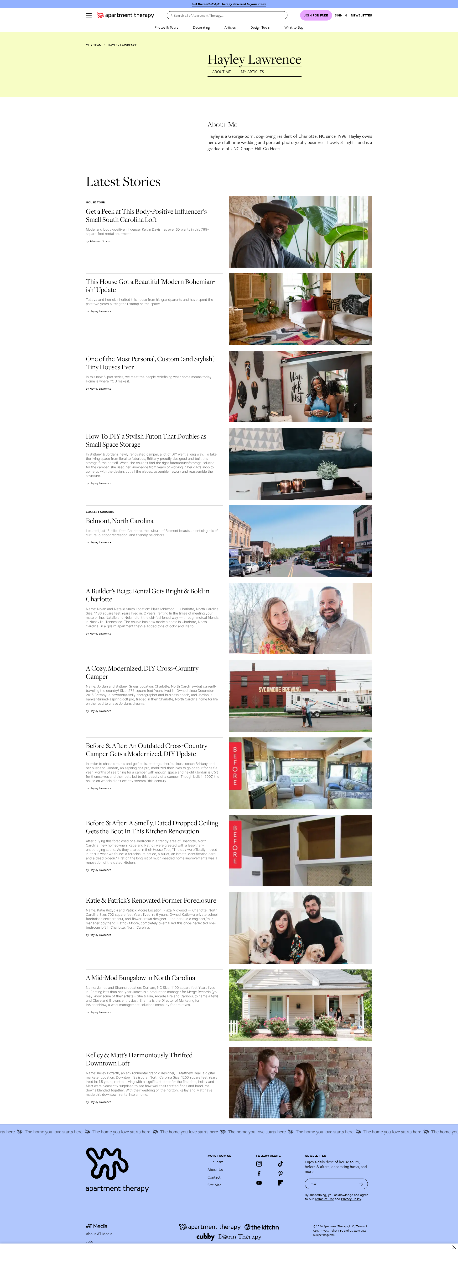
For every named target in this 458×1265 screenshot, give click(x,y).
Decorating (201, 27)
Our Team (94, 45)
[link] (152, 215)
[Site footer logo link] (144, 1167)
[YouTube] (259, 1183)
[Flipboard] (280, 1183)
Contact (214, 1177)
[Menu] (89, 15)
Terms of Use (324, 1199)
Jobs (90, 1241)
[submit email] (361, 1184)
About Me (221, 71)
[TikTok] (280, 1164)
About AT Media (99, 1234)
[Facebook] (259, 1173)
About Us (215, 1169)
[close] (454, 1247)
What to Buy (293, 27)
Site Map (215, 1185)
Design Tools (260, 27)
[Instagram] (259, 1164)
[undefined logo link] (125, 15)
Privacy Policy (351, 1199)
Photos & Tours (166, 27)
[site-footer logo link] (96, 1226)
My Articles (252, 71)
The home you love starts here (96, 1131)
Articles (230, 27)
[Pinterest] (280, 1173)
